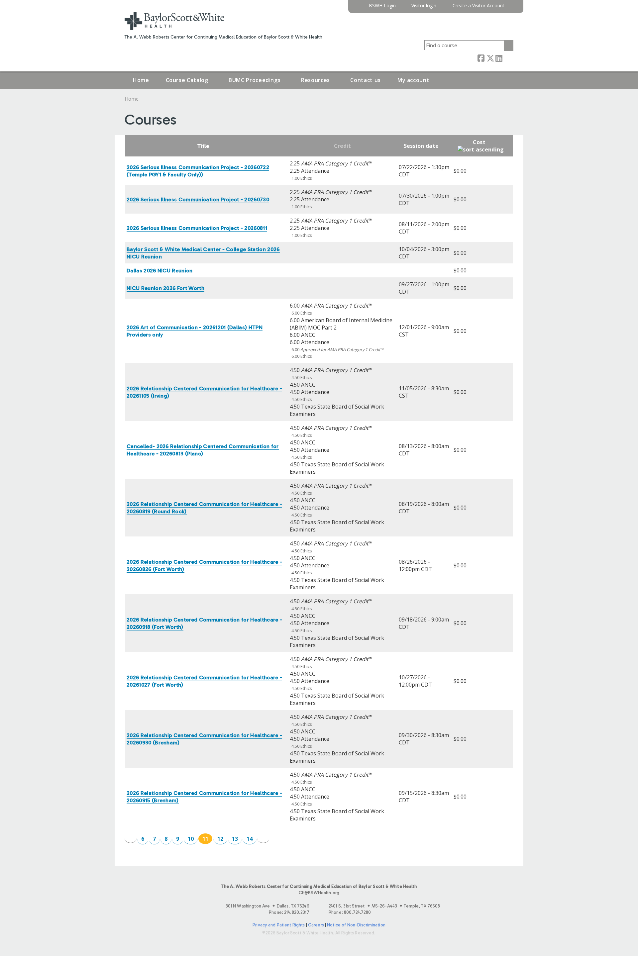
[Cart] (511, 8)
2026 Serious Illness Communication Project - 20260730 (198, 199)
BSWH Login (382, 5)
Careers (316, 924)
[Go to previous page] (131, 838)
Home (141, 80)
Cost (479, 142)
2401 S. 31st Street (384, 906)
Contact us (365, 80)
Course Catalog (187, 80)
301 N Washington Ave (267, 906)
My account (413, 80)
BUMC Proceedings (254, 80)
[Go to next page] (263, 838)
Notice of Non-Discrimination (356, 924)
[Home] (174, 21)
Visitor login (423, 5)
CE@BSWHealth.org (319, 892)
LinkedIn (498, 57)
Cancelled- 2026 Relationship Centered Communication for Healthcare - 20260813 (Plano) (203, 450)
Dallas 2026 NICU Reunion (160, 270)
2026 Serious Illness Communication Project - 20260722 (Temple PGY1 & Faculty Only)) (198, 171)
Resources (315, 80)
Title (203, 146)
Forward (507, 57)
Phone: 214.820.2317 (289, 912)
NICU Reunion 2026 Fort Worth (165, 288)
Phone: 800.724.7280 (350, 912)
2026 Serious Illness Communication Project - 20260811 (197, 228)
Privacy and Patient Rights (279, 924)
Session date (421, 145)
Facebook (481, 57)
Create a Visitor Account (478, 5)
